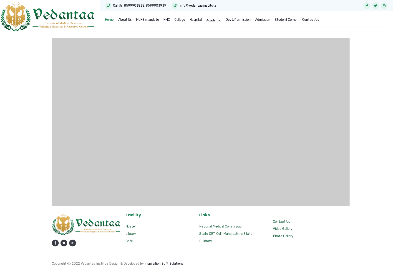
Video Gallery (282, 229)
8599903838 (134, 6)
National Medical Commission (221, 226)
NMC (167, 20)
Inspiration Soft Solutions (164, 263)
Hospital (196, 20)
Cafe (129, 241)
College (179, 20)
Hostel (131, 226)
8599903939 (156, 6)
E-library (205, 241)
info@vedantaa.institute (198, 6)
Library (131, 234)
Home (109, 20)
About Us (125, 20)
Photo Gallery (283, 236)
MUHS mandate (147, 20)
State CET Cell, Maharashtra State (225, 234)
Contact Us (310, 20)
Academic (213, 20)
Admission (262, 20)
